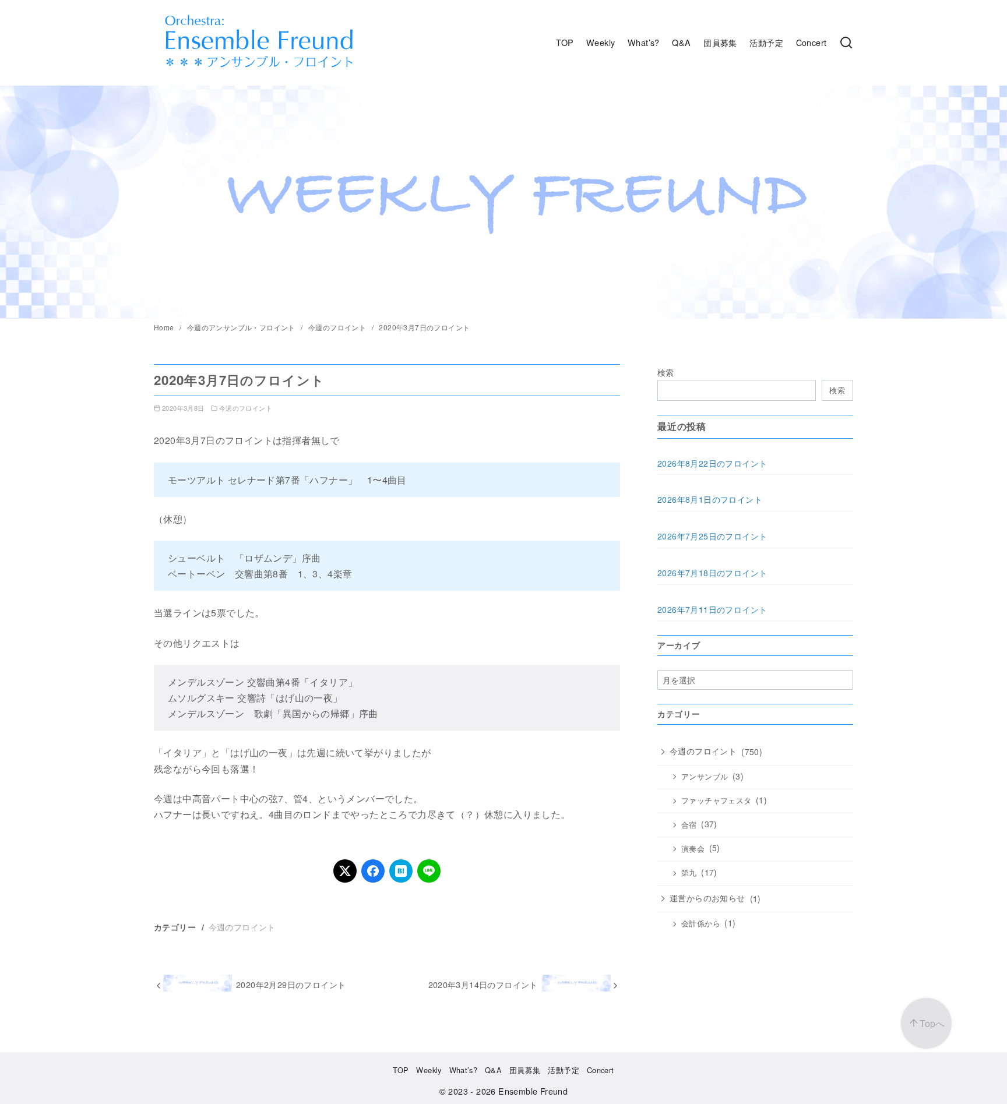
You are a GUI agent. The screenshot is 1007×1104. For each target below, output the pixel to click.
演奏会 (693, 849)
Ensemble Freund (533, 1091)
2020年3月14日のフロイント (483, 984)
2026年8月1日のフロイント (709, 499)
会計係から (700, 923)
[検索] (846, 42)
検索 (665, 372)
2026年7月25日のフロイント (712, 536)
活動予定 (766, 42)
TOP (564, 42)
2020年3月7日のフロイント (424, 327)
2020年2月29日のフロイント (291, 984)
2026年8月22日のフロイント (712, 463)
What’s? (644, 42)
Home (165, 327)
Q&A (681, 42)
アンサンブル (704, 776)
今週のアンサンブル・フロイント (242, 327)
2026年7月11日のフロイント (712, 609)
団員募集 (720, 42)
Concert (811, 42)
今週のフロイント (338, 327)
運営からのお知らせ (707, 898)
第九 (689, 872)
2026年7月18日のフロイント (712, 573)
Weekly (600, 42)
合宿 (689, 825)
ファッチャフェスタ (716, 800)
